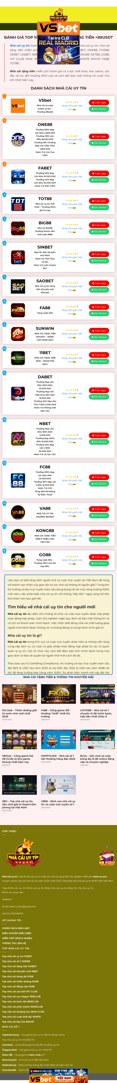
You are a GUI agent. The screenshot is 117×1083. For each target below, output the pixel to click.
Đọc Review (100, 109)
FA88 (31, 986)
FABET (28, 956)
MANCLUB (36, 1006)
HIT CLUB (31, 991)
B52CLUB (33, 1001)
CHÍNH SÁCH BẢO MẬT (16, 928)
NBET (35, 971)
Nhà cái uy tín (20, 45)
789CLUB (35, 996)
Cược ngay (100, 102)
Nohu (5, 1054)
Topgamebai (9, 1049)
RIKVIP (30, 1021)
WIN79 (37, 1016)
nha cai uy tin (14, 1039)
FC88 (30, 976)
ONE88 (26, 961)
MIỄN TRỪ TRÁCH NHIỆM (17, 938)
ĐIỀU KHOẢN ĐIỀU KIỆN (16, 933)
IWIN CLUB (37, 1011)
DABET (32, 966)
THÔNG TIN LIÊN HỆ (14, 943)
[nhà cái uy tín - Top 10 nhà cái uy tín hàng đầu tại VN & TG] (58, 15)
